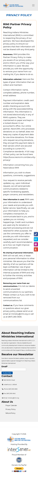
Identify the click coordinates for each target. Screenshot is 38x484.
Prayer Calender (11, 405)
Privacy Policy (11, 409)
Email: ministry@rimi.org (11, 398)
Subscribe (7, 373)
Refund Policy (10, 413)
